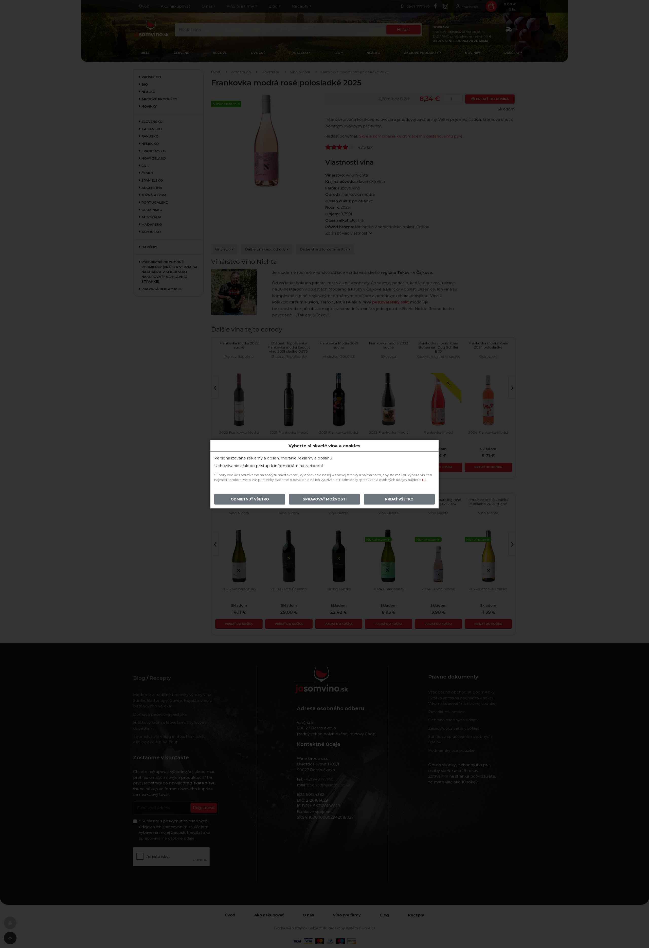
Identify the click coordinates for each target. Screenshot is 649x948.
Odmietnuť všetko (250, 499)
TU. (424, 480)
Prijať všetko (399, 499)
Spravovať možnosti (325, 499)
